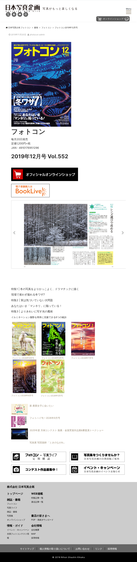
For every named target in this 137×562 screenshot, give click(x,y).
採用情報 (35, 538)
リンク (98, 548)
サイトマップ (27, 548)
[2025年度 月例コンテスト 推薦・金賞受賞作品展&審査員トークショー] (57, 438)
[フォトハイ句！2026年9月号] (35, 426)
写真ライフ (12, 507)
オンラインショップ (16, 519)
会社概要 (35, 530)
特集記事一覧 (37, 498)
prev (16, 232)
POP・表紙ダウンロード (42, 519)
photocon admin (37, 34)
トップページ (15, 493)
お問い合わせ (83, 548)
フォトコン (12, 503)
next (120, 232)
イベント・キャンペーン (18, 530)
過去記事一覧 (37, 502)
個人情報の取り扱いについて (55, 548)
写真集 (10, 515)
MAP (33, 534)
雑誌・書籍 (12, 511)
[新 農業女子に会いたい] (32, 414)
